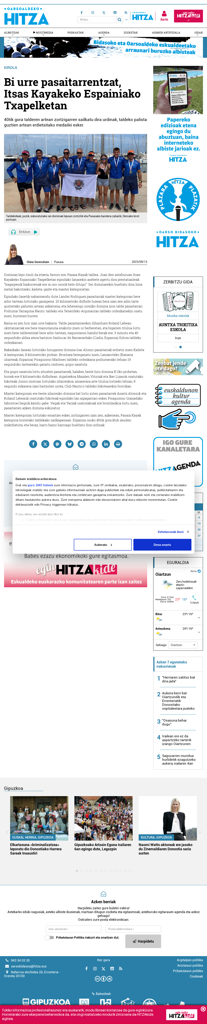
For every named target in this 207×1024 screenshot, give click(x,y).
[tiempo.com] (199, 571)
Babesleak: (103, 994)
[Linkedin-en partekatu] (106, 444)
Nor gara (103, 960)
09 (141, 261)
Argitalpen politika (190, 960)
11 (201, 547)
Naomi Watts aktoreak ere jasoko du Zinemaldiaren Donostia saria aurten (165, 849)
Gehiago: (161, 645)
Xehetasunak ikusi (171, 532)
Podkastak (76, 32)
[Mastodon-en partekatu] (57, 444)
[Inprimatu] (118, 444)
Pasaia (58, 262)
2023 (135, 261)
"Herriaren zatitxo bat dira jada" (178, 679)
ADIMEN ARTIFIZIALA (166, 32)
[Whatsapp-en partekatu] (94, 444)
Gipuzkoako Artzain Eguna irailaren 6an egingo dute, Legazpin (102, 847)
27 (199, 535)
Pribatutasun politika (188, 971)
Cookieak (196, 976)
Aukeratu (100, 544)
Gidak (198, 32)
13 (145, 261)
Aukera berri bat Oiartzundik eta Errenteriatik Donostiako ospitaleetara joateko (178, 700)
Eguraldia (178, 562)
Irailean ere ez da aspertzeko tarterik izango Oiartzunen (176, 740)
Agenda (104, 32)
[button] (183, 645)
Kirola (10, 67)
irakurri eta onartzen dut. (87, 937)
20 (199, 529)
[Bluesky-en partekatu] (69, 444)
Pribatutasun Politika (70, 937)
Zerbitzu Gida (178, 282)
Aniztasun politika (190, 965)
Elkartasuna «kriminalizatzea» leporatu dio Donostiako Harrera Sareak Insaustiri (36, 849)
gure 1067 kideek (40, 485)
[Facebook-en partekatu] (33, 444)
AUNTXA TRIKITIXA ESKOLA (178, 327)
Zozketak (131, 32)
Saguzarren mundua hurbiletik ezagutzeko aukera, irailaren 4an (179, 759)
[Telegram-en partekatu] (82, 444)
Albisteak (11, 32)
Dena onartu (162, 544)
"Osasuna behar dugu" (174, 722)
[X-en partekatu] (45, 444)
